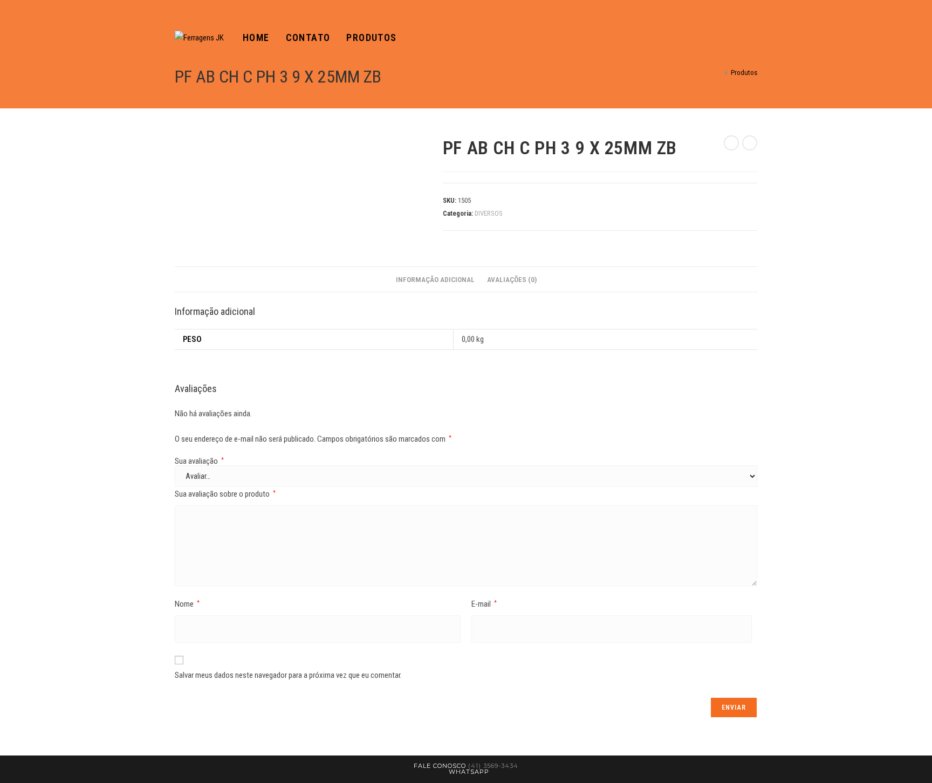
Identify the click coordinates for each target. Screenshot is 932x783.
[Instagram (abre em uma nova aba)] (754, 38)
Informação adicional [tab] (435, 279)
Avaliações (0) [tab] (512, 279)
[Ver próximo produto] (749, 142)
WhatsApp (469, 771)
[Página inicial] (718, 72)
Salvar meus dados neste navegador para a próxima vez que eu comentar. (288, 675)
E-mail (484, 604)
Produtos (744, 72)
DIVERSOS (489, 213)
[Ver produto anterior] (731, 142)
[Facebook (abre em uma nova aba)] (738, 38)
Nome (187, 604)
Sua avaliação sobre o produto (225, 494)
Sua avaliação (199, 461)
